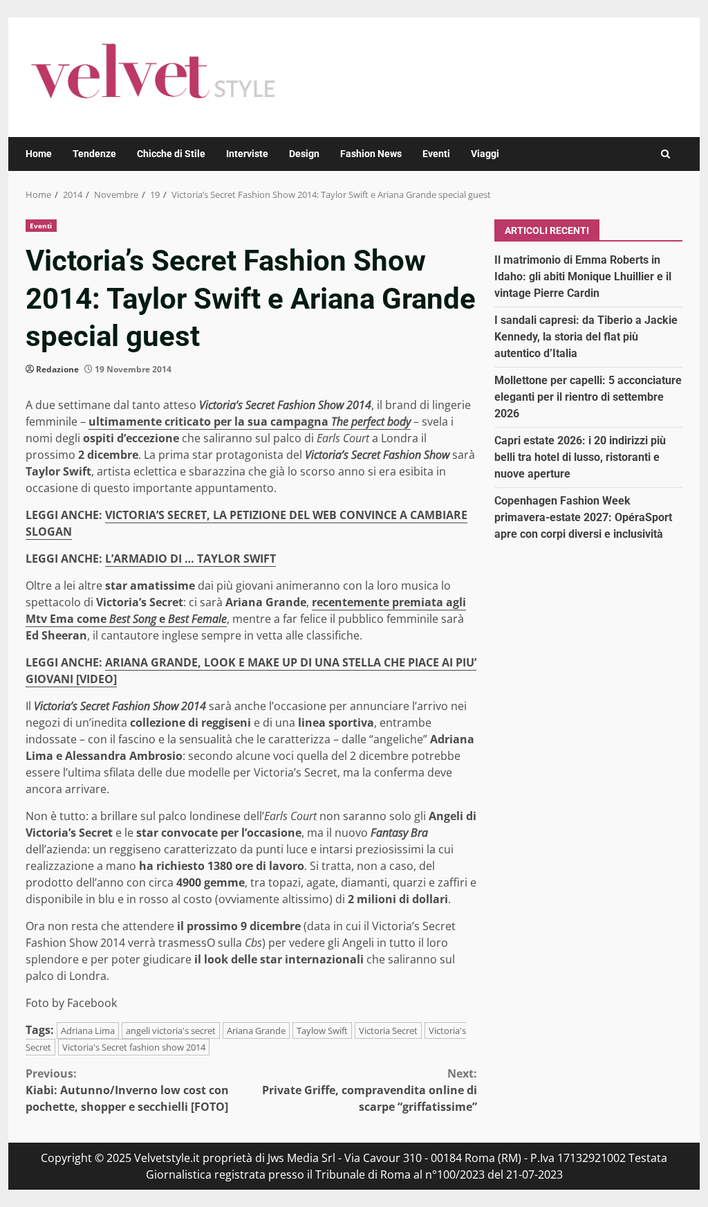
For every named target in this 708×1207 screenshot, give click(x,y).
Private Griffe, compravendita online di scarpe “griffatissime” (369, 1090)
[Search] (665, 153)
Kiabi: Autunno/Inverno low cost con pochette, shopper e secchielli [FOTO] (127, 1090)
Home (39, 153)
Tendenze (94, 153)
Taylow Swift (322, 1030)
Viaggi (485, 153)
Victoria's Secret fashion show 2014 (133, 1047)
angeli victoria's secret (171, 1030)
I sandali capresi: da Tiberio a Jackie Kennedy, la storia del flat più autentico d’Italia (586, 337)
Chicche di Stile (171, 153)
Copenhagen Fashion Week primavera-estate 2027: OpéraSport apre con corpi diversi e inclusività (583, 517)
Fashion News (371, 153)
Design (304, 153)
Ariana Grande (256, 1030)
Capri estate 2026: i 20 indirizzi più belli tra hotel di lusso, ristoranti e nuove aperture (580, 457)
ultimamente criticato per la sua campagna (249, 421)
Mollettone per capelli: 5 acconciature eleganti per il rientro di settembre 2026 (588, 397)
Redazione (57, 369)
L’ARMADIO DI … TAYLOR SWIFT (190, 558)
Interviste (247, 153)
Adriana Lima (88, 1030)
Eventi (436, 153)
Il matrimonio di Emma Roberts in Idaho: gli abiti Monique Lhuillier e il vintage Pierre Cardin (582, 276)
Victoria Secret (388, 1030)
